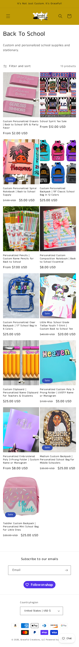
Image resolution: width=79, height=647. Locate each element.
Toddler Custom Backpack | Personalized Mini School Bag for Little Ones (21, 527)
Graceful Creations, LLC (32, 639)
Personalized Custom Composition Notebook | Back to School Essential (58, 259)
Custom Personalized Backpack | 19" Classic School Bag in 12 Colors (57, 192)
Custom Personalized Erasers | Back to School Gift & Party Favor (21, 125)
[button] (8, 16)
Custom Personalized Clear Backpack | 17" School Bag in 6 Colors (20, 326)
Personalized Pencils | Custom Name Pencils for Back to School (18, 259)
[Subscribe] (66, 570)
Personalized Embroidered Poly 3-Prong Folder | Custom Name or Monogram (21, 460)
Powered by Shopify (56, 639)
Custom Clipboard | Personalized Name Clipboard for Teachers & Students (20, 393)
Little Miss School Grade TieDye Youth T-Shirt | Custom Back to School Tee (56, 326)
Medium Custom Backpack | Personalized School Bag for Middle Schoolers (57, 460)
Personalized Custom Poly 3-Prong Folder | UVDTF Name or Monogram (57, 393)
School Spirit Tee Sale (53, 121)
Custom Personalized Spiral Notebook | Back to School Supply (19, 192)
